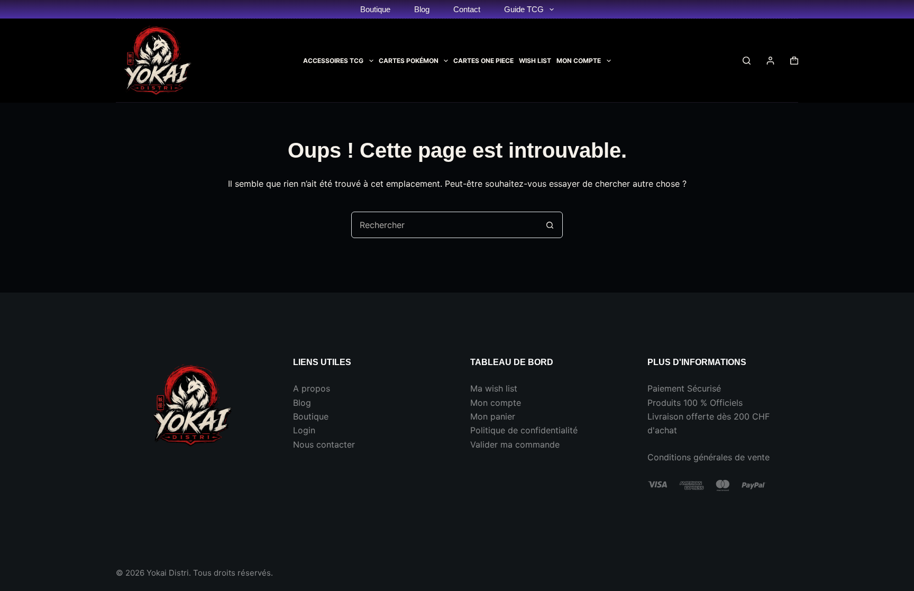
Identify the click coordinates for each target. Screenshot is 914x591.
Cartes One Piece (483, 61)
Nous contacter (324, 444)
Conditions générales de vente (708, 457)
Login (304, 430)
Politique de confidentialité (524, 430)
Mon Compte (578, 61)
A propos (311, 388)
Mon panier (492, 416)
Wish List (535, 61)
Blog (421, 9)
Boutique (375, 9)
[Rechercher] (747, 61)
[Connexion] (770, 61)
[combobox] (444, 225)
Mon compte (495, 402)
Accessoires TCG (333, 61)
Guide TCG (524, 9)
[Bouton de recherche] (549, 225)
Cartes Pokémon (408, 61)
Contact (466, 9)
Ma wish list (493, 388)
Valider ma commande (515, 444)
